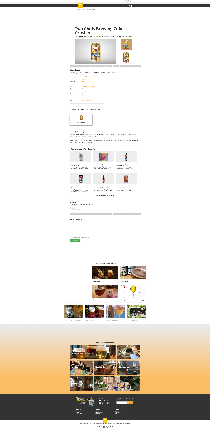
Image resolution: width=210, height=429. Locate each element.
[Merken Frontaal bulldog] (133, 272)
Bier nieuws (97, 413)
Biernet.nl (99, 426)
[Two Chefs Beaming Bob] (80, 178)
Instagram (111, 400)
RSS (110, 403)
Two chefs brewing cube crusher (90, 9)
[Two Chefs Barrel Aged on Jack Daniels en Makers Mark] (126, 156)
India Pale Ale (96, 36)
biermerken (107, 198)
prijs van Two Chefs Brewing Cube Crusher (113, 112)
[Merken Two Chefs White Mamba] (115, 311)
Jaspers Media (110, 426)
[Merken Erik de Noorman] (105, 291)
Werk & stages (79, 413)
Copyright (117, 412)
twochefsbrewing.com (86, 100)
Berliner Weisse (107, 164)
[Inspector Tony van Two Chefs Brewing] (80, 156)
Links (116, 413)
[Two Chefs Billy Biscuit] (103, 178)
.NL (84, 1)
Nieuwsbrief (117, 416)
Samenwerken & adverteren (82, 414)
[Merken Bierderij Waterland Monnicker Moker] (73, 311)
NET (81, 1)
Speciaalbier (92, 86)
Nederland (84, 79)
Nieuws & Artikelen (92, 5)
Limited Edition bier (86, 86)
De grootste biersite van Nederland (91, 1)
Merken (99, 5)
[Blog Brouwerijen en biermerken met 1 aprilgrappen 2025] (133, 291)
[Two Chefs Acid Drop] (103, 156)
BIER (79, 1)
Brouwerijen (104, 5)
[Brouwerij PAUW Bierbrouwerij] (136, 311)
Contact (77, 412)
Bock (106, 185)
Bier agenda (97, 416)
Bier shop (97, 414)
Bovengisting (84, 91)
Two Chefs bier (85, 102)
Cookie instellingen (80, 416)
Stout (124, 165)
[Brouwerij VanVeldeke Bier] (105, 272)
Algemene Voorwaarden (119, 411)
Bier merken (98, 411)
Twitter (102, 403)
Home (79, 9)
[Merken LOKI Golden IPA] (94, 311)
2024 (83, 81)
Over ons (78, 411)
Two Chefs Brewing (86, 76)
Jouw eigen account (119, 414)
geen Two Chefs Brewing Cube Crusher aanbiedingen (87, 112)
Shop (113, 5)
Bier (85, 5)
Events (109, 5)
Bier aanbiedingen (99, 412)
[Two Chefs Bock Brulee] (126, 178)
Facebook (103, 400)
